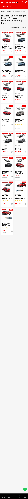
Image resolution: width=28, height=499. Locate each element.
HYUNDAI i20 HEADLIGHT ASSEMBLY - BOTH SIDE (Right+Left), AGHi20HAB (20, 174)
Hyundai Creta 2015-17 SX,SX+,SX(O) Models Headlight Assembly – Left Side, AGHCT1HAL (19, 98)
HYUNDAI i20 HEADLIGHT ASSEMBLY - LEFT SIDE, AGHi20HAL (6, 197)
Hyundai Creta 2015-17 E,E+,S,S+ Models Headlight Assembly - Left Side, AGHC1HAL (6, 73)
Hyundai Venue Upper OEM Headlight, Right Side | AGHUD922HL (7, 225)
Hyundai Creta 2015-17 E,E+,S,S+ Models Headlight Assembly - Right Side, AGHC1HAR (20, 73)
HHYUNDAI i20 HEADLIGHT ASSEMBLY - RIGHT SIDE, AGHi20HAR (7, 48)
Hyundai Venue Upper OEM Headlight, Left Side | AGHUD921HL (20, 197)
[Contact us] (25, 489)
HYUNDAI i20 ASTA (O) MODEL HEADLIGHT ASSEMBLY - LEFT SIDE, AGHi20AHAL (20, 149)
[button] (18, 124)
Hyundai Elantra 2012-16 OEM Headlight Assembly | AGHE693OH (20, 121)
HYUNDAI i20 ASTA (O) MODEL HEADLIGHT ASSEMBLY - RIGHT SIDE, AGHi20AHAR (7, 174)
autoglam (4, 44)
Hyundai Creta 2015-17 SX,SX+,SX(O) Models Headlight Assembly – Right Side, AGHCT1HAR (6, 122)
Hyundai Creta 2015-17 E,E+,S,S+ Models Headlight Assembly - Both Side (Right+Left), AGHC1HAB (20, 49)
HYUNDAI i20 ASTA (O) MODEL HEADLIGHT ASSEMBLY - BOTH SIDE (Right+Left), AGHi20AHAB (7, 149)
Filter (3, 27)
